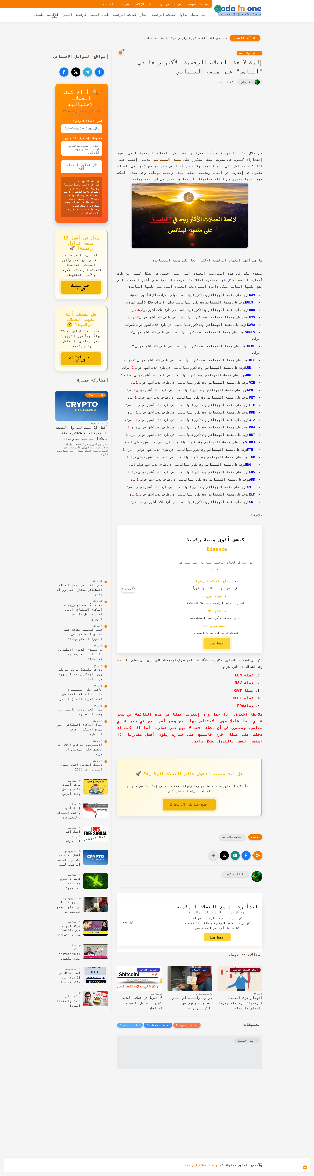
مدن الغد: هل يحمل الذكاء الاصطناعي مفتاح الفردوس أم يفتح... (174, 38)
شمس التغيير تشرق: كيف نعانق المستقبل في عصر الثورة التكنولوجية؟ (83, 634)
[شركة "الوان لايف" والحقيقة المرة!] (95, 998)
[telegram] (87, 72)
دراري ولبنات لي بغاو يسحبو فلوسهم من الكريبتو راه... (192, 1003)
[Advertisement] (189, 125)
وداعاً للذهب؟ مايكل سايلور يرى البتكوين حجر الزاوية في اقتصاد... (79, 674)
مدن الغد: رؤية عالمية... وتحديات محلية (80, 712)
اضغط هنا (217, 643)
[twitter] (75, 72)
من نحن (164, 4)
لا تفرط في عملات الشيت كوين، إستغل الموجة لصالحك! (142, 1003)
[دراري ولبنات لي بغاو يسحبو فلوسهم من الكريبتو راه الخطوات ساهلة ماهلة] (95, 904)
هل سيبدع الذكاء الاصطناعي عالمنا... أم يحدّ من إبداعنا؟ (80, 654)
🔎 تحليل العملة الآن (82, 167)
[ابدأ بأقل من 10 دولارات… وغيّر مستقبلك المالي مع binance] (95, 975)
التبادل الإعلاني (145, 4)
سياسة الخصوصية (197, 4)
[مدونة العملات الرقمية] (237, 10)
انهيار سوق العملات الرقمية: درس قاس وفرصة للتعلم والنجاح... (240, 1003)
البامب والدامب (249, 53)
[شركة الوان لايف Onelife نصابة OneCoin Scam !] (95, 928)
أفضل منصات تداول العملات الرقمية (180, 15)
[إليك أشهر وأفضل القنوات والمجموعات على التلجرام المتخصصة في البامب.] (95, 810)
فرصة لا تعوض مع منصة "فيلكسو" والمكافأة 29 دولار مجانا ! (69, 884)
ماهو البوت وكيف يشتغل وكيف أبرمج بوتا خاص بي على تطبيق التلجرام (70, 789)
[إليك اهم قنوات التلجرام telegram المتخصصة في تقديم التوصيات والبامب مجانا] (95, 834)
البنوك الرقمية (60, 15)
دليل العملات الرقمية (92, 15)
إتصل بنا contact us (117, 4)
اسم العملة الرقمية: (86, 121)
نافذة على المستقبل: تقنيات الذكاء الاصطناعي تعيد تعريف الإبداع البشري (80, 694)
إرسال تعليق (247, 1041)
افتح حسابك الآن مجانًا (189, 804)
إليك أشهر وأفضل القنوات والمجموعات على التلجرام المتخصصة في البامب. (68, 813)
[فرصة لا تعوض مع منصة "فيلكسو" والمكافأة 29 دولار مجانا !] (95, 881)
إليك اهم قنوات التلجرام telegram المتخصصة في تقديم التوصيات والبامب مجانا (68, 837)
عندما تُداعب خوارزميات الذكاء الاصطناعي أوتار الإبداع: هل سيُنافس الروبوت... (83, 612)
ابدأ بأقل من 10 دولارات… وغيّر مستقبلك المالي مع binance (69, 978)
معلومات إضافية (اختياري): (81, 138)
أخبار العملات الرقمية (130, 15)
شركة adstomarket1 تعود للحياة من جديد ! (69, 954)
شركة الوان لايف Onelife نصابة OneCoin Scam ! (68, 931)
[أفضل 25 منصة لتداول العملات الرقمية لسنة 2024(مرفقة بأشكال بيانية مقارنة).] (95, 857)
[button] (246, 855)
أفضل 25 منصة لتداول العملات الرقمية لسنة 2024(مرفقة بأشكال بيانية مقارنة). (82, 433)
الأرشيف (178, 4)
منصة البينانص (168, 159)
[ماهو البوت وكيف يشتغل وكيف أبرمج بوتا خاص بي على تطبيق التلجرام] (95, 786)
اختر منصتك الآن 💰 (81, 287)
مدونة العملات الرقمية (203, 1165)
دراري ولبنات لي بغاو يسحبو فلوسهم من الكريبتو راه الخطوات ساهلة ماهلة (68, 907)
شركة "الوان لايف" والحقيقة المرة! (68, 1001)
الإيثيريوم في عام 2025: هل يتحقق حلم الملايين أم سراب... (79, 749)
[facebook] (99, 72)
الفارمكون (246, 82)
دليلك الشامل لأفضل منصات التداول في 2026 (81, 767)
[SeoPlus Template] (260, 1165)
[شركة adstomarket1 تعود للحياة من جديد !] (95, 951)
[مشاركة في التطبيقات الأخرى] (213, 855)
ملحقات (38, 15)
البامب (244, 280)
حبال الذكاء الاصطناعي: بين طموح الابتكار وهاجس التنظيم (79, 729)
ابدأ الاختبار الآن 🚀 (81, 359)
